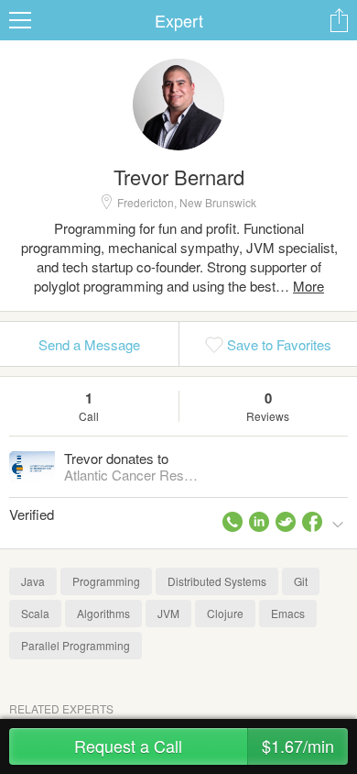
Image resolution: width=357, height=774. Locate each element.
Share (338, 20)
